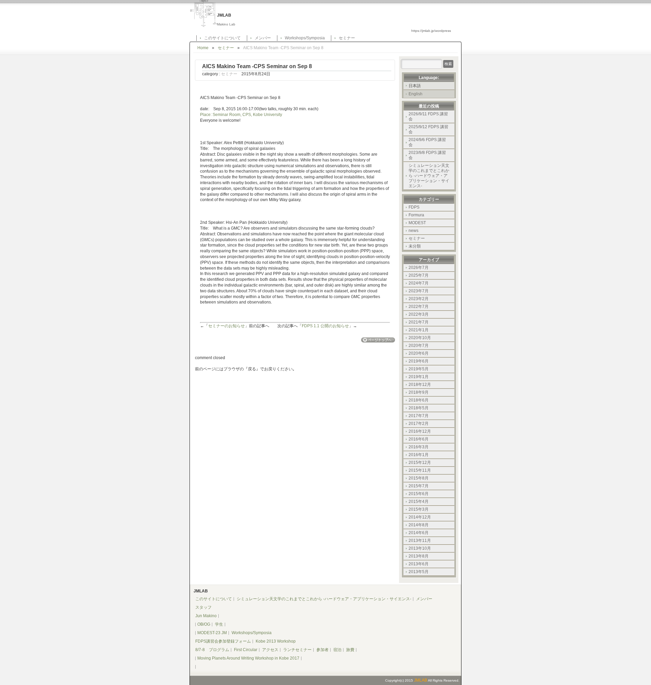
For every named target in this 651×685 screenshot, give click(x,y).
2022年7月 (419, 306)
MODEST (417, 222)
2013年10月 (420, 548)
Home (203, 47)
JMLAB (420, 680)
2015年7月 (419, 486)
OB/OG (203, 624)
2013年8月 (419, 556)
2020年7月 (419, 345)
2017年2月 (419, 423)
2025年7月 (419, 275)
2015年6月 (419, 493)
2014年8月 (419, 525)
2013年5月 (419, 571)
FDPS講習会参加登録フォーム (223, 641)
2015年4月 (419, 501)
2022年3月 (419, 314)
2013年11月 (420, 540)
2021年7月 (419, 322)
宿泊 (337, 649)
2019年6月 (419, 361)
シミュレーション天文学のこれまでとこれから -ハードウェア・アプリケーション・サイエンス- (429, 175)
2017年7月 (419, 415)
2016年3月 (419, 447)
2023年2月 (419, 298)
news (413, 230)
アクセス (270, 649)
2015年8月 (419, 478)
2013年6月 (419, 564)
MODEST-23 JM (212, 632)
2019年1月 (419, 376)
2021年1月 (419, 330)
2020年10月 (420, 337)
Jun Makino (206, 615)
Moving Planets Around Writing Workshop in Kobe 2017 (248, 658)
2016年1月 (419, 454)
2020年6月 (419, 353)
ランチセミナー (297, 649)
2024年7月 (419, 283)
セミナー (347, 38)
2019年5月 (419, 369)
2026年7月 (419, 267)
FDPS (414, 207)
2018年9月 (419, 392)
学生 (219, 624)
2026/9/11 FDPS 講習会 (428, 116)
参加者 (322, 649)
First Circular (245, 649)
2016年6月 (419, 439)
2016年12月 (420, 431)
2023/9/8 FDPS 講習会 (427, 155)
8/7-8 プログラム (212, 649)
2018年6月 (419, 400)
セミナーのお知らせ (226, 326)
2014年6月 (419, 532)
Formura (416, 215)
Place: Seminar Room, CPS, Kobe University (241, 114)
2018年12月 (420, 384)
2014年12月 (420, 517)
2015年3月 (419, 509)
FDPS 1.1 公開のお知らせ (325, 326)
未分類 (415, 246)
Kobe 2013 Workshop (276, 641)
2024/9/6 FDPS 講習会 (427, 142)
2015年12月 (420, 462)
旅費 (350, 649)
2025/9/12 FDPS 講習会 (428, 129)
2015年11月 (420, 470)
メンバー (263, 38)
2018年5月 (419, 408)
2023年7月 (419, 291)
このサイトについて (222, 38)
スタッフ (203, 607)
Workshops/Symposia (305, 38)
